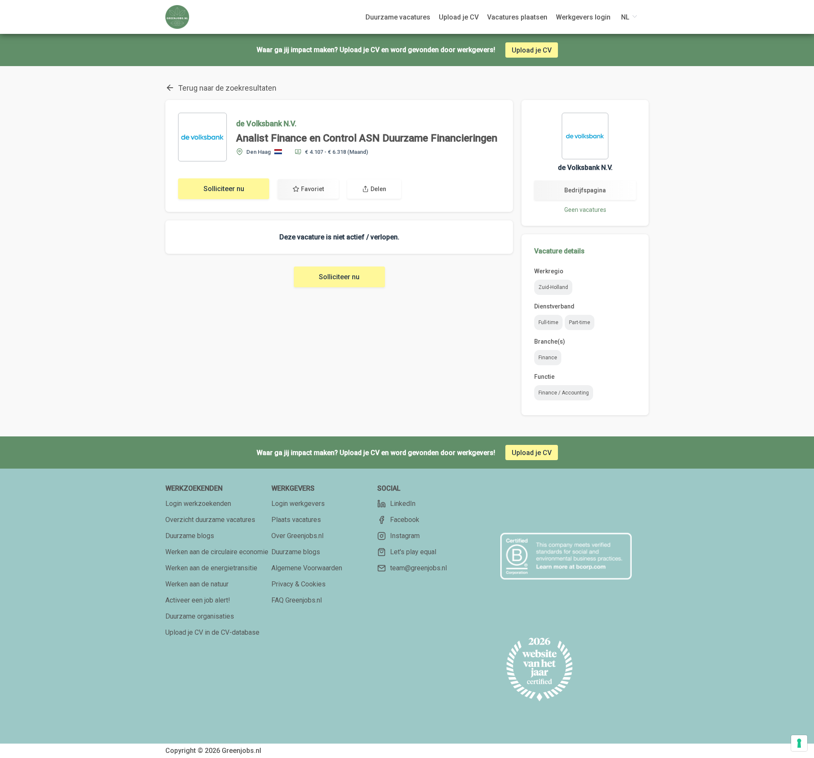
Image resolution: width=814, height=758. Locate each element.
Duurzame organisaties (199, 616)
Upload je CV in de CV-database (212, 632)
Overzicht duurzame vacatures (210, 520)
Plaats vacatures (296, 520)
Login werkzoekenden (198, 504)
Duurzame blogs (189, 536)
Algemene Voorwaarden (306, 568)
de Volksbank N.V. (266, 123)
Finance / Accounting (563, 393)
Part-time (579, 322)
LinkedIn (402, 504)
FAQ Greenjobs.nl (296, 600)
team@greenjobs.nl (418, 568)
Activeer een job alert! (197, 600)
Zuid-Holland (553, 287)
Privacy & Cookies (298, 584)
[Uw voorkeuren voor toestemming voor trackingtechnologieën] (799, 743)
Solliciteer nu (224, 189)
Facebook (404, 520)
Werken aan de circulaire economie (216, 552)
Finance (547, 358)
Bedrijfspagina (585, 190)
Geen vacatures (585, 209)
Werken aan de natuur (197, 584)
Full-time (548, 322)
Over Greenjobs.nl (297, 536)
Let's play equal (413, 552)
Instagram (405, 536)
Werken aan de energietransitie (211, 568)
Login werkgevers (298, 504)
